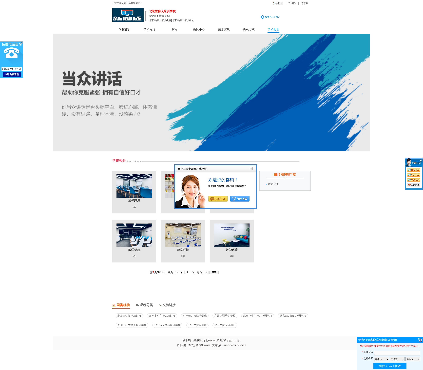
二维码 (292, 3)
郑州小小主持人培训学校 (132, 325)
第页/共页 (157, 272)
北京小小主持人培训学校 (257, 315)
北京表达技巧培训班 (129, 315)
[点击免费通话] (414, 185)
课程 (174, 29)
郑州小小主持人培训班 (162, 315)
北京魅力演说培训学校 (293, 315)
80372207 (272, 17)
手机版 (279, 3)
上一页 (190, 272)
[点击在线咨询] (414, 174)
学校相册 (273, 29)
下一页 (179, 272)
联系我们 (199, 340)
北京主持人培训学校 (216, 340)
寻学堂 (192, 345)
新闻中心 (199, 29)
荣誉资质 (224, 29)
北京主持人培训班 (224, 325)
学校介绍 (149, 29)
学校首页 (125, 29)
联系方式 (249, 29)
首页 (170, 272)
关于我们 (187, 340)
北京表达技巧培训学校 (167, 325)
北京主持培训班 (197, 325)
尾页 (199, 272)
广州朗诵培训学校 (224, 315)
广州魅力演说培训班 (195, 315)
